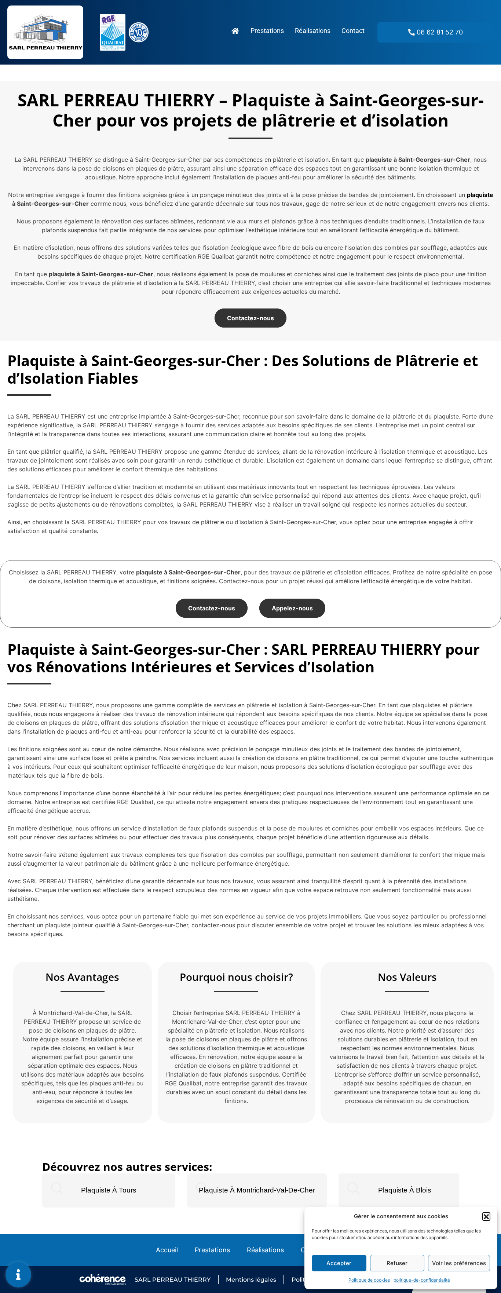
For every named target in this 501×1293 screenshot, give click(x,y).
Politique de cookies (369, 1280)
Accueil (167, 1250)
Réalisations (312, 30)
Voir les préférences (459, 1263)
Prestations (267, 30)
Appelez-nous (292, 608)
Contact (353, 30)
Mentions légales (251, 1279)
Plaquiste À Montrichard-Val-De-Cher (257, 1190)
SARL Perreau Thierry (173, 1279)
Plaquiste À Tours (108, 1190)
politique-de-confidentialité (422, 1280)
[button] (486, 1216)
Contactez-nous (250, 318)
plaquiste (480, 194)
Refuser (397, 1263)
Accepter (338, 1263)
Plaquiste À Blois (404, 1190)
